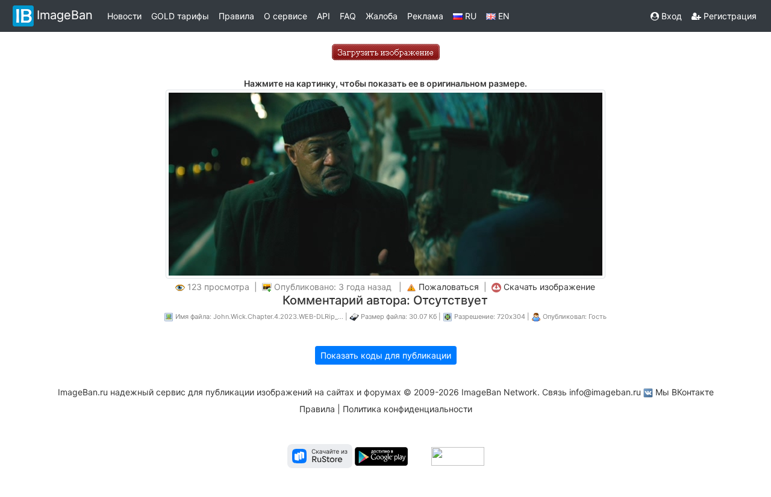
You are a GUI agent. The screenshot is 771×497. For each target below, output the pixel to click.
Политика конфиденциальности (407, 409)
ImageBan (65, 15)
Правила (236, 16)
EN (503, 16)
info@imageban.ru (605, 392)
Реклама (425, 16)
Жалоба (382, 16)
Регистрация (729, 16)
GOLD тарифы (180, 16)
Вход (670, 16)
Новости (124, 16)
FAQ (348, 16)
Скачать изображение (549, 287)
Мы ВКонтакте (684, 392)
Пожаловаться (449, 287)
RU (469, 16)
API (323, 16)
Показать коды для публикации (385, 355)
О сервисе (285, 16)
